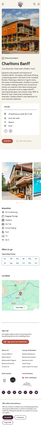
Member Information (29, 357)
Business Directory (8, 363)
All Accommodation (11, 58)
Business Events (27, 360)
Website (11, 122)
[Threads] (14, 392)
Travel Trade (26, 363)
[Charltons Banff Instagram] (10, 131)
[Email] (36, 392)
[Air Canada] (30, 378)
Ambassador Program (9, 360)
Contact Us (5, 367)
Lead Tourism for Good (29, 367)
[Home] (20, 4)
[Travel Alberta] (30, 384)
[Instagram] (9, 392)
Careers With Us (7, 354)
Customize (20, 417)
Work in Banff (6, 357)
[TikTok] (31, 392)
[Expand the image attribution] (36, 50)
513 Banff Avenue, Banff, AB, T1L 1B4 (20, 114)
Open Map (19, 307)
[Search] (34, 4)
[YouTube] (20, 392)
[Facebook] (3, 392)
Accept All (8, 417)
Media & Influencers (28, 354)
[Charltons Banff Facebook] (5, 131)
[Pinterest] (25, 392)
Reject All (8, 422)
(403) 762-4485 (14, 118)
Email (10, 126)
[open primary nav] (3, 4)
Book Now (7, 141)
